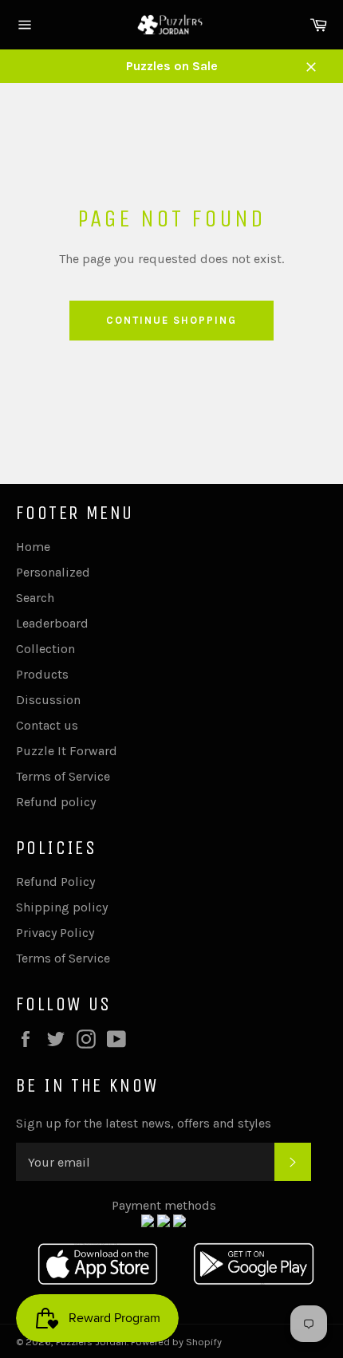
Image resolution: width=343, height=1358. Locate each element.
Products (42, 674)
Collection (45, 648)
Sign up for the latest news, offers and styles (143, 1123)
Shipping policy (62, 907)
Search (35, 597)
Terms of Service (63, 776)
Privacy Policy (55, 932)
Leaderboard (52, 623)
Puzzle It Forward (66, 750)
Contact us (47, 725)
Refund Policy (55, 881)
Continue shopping (171, 320)
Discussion (48, 699)
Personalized (53, 572)
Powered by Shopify (176, 1342)
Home (33, 546)
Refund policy (56, 801)
